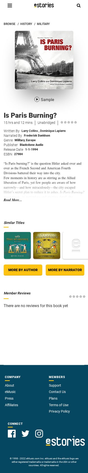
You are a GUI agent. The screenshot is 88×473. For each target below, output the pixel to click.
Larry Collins (30, 131)
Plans (53, 398)
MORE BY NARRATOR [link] (65, 270)
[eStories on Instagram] (39, 433)
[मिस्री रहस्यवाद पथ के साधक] (17, 245)
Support (55, 385)
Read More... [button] (13, 200)
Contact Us (57, 392)
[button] (10, 5)
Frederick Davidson (37, 135)
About (9, 385)
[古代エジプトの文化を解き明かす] (46, 245)
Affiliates (11, 405)
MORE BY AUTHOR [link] (23, 270)
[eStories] (44, 5)
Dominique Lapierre (53, 131)
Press (9, 398)
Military (20, 140)
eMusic (10, 392)
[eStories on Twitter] (25, 433)
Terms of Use (58, 405)
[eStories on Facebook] (12, 433)
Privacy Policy (59, 411)
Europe (31, 140)
